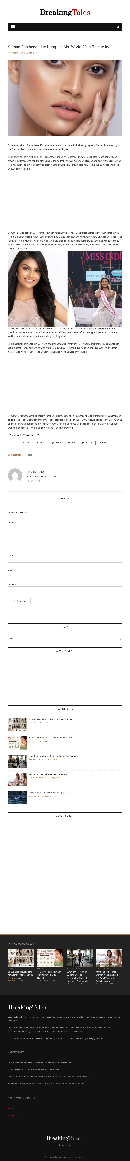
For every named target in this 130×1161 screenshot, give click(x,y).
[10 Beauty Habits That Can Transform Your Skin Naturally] (17, 743)
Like (27, 443)
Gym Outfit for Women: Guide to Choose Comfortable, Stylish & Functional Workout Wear (48, 1076)
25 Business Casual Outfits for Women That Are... (51, 719)
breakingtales (17, 455)
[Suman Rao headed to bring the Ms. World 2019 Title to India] (65, 100)
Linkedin (88, 443)
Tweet (41, 443)
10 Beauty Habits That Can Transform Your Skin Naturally (49, 975)
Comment (12, 522)
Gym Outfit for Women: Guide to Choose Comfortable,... (54, 756)
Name (11, 555)
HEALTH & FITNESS (37, 760)
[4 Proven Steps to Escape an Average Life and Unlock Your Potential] (17, 797)
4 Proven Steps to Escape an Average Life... (48, 792)
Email (10, 570)
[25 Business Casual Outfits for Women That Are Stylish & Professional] (17, 724)
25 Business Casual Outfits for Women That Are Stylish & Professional (20, 975)
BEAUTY (32, 741)
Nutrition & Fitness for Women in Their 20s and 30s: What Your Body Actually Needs (46, 1083)
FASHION (32, 723)
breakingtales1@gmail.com (91, 1038)
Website (12, 585)
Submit (58, 443)
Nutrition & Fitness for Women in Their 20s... (49, 774)
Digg (104, 443)
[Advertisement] (65, 201)
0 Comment (32, 53)
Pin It (73, 443)
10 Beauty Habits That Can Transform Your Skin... (51, 737)
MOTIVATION (34, 796)
